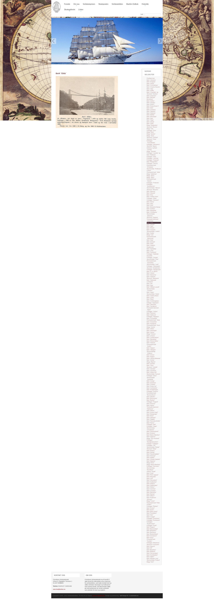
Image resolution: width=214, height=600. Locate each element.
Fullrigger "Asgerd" (152, 402)
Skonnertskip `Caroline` (151, 289)
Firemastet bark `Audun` (151, 345)
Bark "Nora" (150, 416)
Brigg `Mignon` (151, 362)
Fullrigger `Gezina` (152, 163)
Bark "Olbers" (151, 496)
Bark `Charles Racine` (153, 87)
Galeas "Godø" (151, 471)
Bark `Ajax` (150, 118)
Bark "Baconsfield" (152, 529)
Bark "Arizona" (151, 403)
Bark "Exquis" (151, 450)
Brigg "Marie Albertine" (153, 464)
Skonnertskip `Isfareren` (151, 215)
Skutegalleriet (69, 10)
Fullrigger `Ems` (151, 130)
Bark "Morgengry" (152, 414)
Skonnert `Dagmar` (152, 217)
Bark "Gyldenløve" (152, 485)
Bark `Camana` (151, 109)
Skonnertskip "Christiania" (151, 429)
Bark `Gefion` (151, 101)
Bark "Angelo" (151, 527)
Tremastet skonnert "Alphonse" (152, 408)
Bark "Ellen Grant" (152, 511)
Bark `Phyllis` (151, 228)
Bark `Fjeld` (150, 243)
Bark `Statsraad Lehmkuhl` (151, 281)
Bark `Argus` (150, 292)
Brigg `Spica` (151, 175)
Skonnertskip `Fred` (153, 259)
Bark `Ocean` (151, 355)
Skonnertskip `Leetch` (153, 231)
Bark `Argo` (150, 240)
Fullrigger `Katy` (151, 156)
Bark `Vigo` (150, 89)
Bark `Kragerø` (151, 82)
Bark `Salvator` (151, 369)
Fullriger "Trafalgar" (152, 443)
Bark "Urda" (150, 473)
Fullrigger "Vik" (151, 445)
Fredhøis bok (151, 78)
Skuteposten (103, 4)
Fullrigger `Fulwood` (153, 160)
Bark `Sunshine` (151, 370)
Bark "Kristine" (151, 433)
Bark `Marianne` (151, 275)
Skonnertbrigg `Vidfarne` (151, 352)
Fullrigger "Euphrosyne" (151, 522)
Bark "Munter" (151, 494)
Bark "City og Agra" (152, 553)
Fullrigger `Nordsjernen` (151, 185)
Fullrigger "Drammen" (153, 518)
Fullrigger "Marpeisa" (153, 543)
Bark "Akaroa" (151, 546)
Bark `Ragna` (151, 356)
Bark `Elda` (150, 222)
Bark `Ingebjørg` (151, 249)
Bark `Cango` (151, 381)
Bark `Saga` (150, 120)
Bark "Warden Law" (152, 558)
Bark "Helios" (151, 487)
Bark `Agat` (150, 226)
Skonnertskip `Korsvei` (153, 374)
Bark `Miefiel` (151, 115)
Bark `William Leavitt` (153, 287)
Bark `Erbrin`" (151, 104)
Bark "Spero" (150, 423)
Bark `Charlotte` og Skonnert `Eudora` (152, 93)
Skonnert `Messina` (152, 189)
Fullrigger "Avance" (152, 391)
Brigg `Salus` (151, 177)
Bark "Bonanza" (151, 532)
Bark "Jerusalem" (152, 480)
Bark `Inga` (150, 285)
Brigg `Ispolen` (151, 134)
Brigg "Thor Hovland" (153, 438)
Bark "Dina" (150, 537)
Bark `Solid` (150, 123)
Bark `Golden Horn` (152, 196)
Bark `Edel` (150, 108)
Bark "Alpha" (150, 405)
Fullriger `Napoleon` (153, 303)
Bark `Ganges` (151, 102)
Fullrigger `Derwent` (153, 200)
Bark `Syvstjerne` (152, 306)
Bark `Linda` (150, 297)
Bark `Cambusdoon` (153, 337)
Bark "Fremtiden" (152, 513)
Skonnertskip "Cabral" (153, 560)
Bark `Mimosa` (151, 191)
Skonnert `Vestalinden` (153, 268)
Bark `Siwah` (150, 122)
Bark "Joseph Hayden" (153, 459)
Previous (54, 41)
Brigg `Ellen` (150, 132)
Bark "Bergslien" (151, 530)
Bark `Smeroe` (151, 343)
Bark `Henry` (150, 202)
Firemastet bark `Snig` (153, 320)
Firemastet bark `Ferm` (153, 325)
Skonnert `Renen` (152, 127)
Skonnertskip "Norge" (153, 447)
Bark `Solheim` (151, 276)
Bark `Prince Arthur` (152, 341)
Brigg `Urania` (151, 327)
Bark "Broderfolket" (152, 534)
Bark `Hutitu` (150, 90)
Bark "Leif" (150, 478)
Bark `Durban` (151, 209)
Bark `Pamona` (151, 313)
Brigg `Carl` (150, 235)
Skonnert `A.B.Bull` (152, 137)
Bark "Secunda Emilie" (153, 421)
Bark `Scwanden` (152, 322)
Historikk (145, 5)
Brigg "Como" (151, 501)
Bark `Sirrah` (150, 83)
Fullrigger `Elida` (152, 198)
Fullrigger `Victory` (152, 311)
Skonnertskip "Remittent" (151, 469)
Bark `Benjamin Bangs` (154, 207)
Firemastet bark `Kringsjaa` (151, 166)
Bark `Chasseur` (152, 96)
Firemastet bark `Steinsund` (151, 237)
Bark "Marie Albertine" (153, 435)
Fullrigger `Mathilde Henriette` (152, 255)
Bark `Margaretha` (152, 162)
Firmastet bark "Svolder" (151, 540)
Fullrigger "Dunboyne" (153, 520)
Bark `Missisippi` (152, 116)
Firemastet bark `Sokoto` (151, 180)
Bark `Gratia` (150, 233)
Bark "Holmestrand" (152, 431)
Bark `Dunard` (151, 242)
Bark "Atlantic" (151, 397)
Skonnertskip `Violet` (153, 294)
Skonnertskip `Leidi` (153, 264)
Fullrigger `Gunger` (152, 257)
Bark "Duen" (150, 510)
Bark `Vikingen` (151, 350)
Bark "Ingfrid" (150, 457)
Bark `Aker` (150, 203)
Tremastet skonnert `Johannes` (152, 220)
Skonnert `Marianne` (153, 278)
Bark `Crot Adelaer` (152, 85)
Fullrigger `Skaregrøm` (153, 266)
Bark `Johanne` (151, 80)
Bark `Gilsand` (151, 193)
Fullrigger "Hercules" (153, 466)
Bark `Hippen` (151, 348)
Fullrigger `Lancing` (153, 158)
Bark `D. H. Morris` (152, 271)
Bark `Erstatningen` (152, 389)
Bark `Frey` (150, 195)
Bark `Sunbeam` (152, 252)
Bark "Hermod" (151, 456)
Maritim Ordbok (132, 4)
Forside (67, 4)
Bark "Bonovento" (152, 398)
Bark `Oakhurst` (151, 315)
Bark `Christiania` (152, 212)
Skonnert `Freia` (151, 139)
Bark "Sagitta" (151, 419)
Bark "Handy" (151, 452)
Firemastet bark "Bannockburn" (151, 394)
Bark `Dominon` (151, 383)
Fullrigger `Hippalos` (153, 316)
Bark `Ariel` (150, 205)
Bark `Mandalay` (152, 339)
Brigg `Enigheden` (152, 125)
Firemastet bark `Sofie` (153, 172)
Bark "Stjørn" (150, 556)
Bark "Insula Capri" (152, 412)
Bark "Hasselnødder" (153, 454)
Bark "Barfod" (151, 400)
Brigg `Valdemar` (152, 174)
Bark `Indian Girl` (152, 372)
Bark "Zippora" (151, 461)
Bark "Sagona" (151, 436)
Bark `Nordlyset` (151, 323)
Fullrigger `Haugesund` (154, 269)
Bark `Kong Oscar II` (153, 106)
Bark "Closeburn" (152, 536)
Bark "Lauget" (151, 517)
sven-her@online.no (59, 589)
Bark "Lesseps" (151, 490)
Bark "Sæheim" (151, 417)
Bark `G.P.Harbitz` (152, 318)
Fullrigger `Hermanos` (153, 144)
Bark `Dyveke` (151, 363)
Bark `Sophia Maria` (153, 296)
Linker (80, 10)
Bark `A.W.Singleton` (153, 301)
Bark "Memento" (151, 492)
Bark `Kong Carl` (152, 386)
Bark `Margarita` (151, 210)
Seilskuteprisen (89, 4)
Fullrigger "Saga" (152, 426)
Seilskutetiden (117, 4)
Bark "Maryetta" (151, 477)
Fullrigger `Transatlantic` (151, 141)
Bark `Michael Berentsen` (151, 98)
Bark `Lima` (150, 250)
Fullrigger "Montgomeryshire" (152, 441)
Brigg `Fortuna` (151, 334)
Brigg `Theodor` (151, 151)
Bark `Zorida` (151, 360)
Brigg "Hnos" (150, 463)
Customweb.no (133, 595)
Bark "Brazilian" (151, 550)
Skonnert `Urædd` (152, 367)
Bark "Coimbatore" (152, 555)
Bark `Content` (151, 384)
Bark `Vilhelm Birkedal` (154, 358)
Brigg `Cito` (150, 129)
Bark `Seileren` (151, 113)
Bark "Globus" (151, 483)
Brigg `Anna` (150, 136)
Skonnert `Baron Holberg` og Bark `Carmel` (152, 147)
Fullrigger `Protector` (153, 183)
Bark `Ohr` (150, 283)
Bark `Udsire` (151, 273)
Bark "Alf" (149, 548)
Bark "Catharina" (152, 482)
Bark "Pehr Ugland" (152, 475)
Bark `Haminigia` (152, 330)
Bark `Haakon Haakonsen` (151, 246)
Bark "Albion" (151, 410)
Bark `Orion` (150, 299)
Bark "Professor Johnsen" (151, 498)
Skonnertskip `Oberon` (153, 188)
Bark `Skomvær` (151, 304)
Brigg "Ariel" (150, 562)
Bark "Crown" (151, 508)
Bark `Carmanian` (152, 388)
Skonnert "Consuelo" (153, 544)
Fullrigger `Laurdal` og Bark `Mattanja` (153, 154)
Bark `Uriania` (151, 336)
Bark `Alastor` (151, 224)
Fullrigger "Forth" (152, 525)
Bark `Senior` (151, 332)
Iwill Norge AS (124, 595)
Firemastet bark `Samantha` (151, 262)
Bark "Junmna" (151, 489)
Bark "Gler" (150, 515)
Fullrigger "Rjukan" (152, 506)
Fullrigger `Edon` (152, 376)
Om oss (76, 5)
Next (160, 41)
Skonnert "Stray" (151, 449)
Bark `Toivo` (150, 365)
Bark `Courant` (151, 229)
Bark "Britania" (151, 551)
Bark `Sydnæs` (151, 111)
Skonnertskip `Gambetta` (151, 378)
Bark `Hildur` (150, 329)
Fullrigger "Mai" (151, 424)
